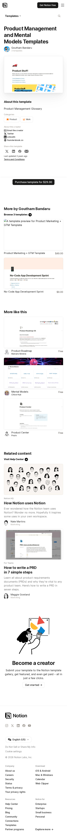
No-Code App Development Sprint (23, 291)
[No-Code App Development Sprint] (33, 273)
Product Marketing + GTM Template (24, 253)
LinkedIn (11, 137)
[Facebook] (19, 151)
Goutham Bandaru (21, 47)
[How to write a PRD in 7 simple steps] (33, 543)
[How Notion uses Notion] (33, 479)
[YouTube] (29, 725)
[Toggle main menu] (62, 5)
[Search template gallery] (59, 16)
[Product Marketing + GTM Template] (33, 234)
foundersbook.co (15, 140)
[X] (7, 151)
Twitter (10, 133)
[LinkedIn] (13, 151)
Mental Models (19, 391)
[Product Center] (33, 414)
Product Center (20, 432)
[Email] (26, 151)
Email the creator (15, 130)
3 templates (16, 50)
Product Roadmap (21, 350)
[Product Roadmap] (33, 332)
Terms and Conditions (14, 159)
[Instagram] (6, 725)
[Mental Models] (33, 373)
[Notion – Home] (5, 5)
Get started (33, 685)
